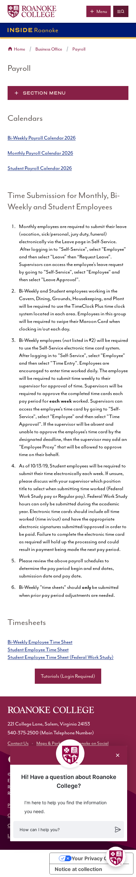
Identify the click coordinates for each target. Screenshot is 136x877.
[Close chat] (117, 755)
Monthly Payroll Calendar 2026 (40, 153)
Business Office (48, 49)
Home (19, 49)
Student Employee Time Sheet (38, 649)
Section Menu (44, 93)
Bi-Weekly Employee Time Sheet (40, 642)
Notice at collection (78, 869)
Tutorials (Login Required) (68, 676)
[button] (68, 829)
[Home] (32, 11)
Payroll (78, 49)
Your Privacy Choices (97, 858)
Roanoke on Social (91, 743)
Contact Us (18, 743)
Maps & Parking (51, 743)
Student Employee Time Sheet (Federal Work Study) (61, 657)
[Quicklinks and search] (120, 11)
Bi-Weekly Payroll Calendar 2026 (42, 138)
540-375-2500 (23, 733)
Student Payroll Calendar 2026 (40, 168)
